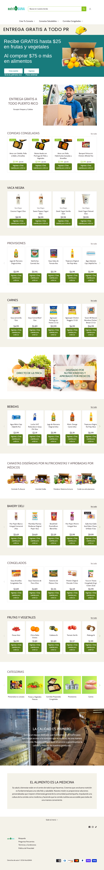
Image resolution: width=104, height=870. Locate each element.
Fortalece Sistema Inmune (63, 489)
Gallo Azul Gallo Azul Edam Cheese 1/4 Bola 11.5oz (91, 526)
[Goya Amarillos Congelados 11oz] (16, 573)
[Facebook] (89, 827)
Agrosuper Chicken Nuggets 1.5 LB (72, 319)
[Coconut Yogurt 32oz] (18, 199)
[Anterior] (4, 263)
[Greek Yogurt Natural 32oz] (86, 199)
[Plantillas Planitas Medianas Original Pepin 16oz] (35, 516)
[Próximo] (100, 263)
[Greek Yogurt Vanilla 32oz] (63, 199)
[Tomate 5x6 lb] (72, 627)
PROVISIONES (16, 243)
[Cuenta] (90, 9)
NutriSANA (28, 860)
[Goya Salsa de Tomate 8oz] (53, 253)
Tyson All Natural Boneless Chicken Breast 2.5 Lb (90, 320)
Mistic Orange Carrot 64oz (72, 425)
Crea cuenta (13, 71)
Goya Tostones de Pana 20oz (34, 582)
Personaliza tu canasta (16, 697)
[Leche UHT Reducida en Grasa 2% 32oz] (35, 416)
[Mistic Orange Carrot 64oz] (72, 416)
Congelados (16, 563)
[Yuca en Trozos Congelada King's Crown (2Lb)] (91, 573)
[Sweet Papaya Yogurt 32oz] (40, 199)
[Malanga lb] (91, 627)
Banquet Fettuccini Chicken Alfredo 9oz (86, 154)
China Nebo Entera (35, 636)
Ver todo (94, 134)
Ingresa (31, 71)
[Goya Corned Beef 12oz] (35, 310)
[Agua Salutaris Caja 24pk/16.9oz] (91, 253)
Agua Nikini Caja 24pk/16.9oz (16, 425)
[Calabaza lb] (53, 627)
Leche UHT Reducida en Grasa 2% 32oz (35, 426)
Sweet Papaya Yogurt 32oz (40, 211)
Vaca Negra (15, 188)
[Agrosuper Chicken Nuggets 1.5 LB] (72, 310)
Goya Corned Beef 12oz (34, 319)
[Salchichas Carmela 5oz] (35, 253)
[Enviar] (84, 9)
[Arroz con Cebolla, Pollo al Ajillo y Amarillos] (18, 144)
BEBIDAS (13, 406)
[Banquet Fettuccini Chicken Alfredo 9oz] (86, 144)
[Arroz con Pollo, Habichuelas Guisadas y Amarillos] (63, 144)
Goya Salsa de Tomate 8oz (53, 262)
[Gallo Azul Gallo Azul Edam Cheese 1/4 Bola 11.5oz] (91, 516)
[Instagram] (93, 827)
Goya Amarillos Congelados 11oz (16, 582)
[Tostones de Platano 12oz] (53, 573)
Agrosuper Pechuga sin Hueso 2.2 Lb (53, 320)
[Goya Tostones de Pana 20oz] (35, 573)
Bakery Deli (15, 506)
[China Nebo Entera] (35, 627)
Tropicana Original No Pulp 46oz (72, 262)
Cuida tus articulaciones (85, 489)
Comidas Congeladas (23, 133)
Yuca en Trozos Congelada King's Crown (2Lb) (91, 583)
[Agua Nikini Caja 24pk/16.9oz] (16, 416)
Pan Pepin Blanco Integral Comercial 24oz (16, 526)
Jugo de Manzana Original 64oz (16, 262)
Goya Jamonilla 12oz (16, 319)
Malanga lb (91, 635)
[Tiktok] (96, 827)
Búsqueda (22, 838)
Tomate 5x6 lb (72, 635)
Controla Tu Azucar (18, 489)
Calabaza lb (53, 635)
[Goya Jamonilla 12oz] (16, 310)
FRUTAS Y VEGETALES (21, 617)
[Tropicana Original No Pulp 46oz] (72, 253)
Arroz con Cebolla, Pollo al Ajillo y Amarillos (18, 154)
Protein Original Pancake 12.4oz (72, 582)
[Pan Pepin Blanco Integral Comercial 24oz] (16, 516)
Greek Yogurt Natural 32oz (85, 211)
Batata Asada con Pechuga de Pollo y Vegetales (41, 155)
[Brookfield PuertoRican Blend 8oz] (53, 516)
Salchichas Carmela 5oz (34, 262)
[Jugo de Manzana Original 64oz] (16, 253)
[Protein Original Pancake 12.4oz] (72, 573)
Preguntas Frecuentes (26, 842)
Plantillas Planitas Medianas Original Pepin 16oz (34, 526)
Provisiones (72, 697)
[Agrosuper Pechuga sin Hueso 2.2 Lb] (53, 310)
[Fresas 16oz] (16, 627)
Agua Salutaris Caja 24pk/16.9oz (91, 262)
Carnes (12, 300)
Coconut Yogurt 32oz (18, 209)
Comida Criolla (40, 489)
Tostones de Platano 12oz (53, 582)
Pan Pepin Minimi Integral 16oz (72, 525)
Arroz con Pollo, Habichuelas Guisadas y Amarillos (63, 155)
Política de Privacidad (26, 848)
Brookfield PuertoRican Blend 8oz (53, 526)
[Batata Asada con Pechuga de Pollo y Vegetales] (40, 144)
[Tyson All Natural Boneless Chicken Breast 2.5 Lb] (91, 310)
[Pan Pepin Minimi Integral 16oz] (72, 516)
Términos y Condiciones (27, 845)
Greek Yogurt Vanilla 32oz (63, 211)
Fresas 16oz (16, 635)
